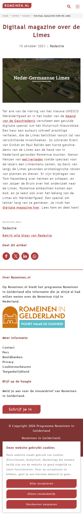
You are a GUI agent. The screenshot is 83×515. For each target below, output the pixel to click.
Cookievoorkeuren (17, 367)
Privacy (8, 362)
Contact (9, 347)
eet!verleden (32, 159)
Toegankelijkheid (16, 371)
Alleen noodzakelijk (41, 494)
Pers (6, 352)
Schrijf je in (20, 409)
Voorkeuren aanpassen (41, 504)
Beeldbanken (13, 357)
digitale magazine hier (21, 207)
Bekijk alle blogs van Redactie (27, 235)
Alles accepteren (41, 483)
